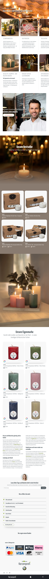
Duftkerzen (25, 38)
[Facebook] (4, 572)
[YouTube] (9, 572)
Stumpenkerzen (8, 38)
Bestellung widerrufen (8, 524)
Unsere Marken (8, 513)
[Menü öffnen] (43, 577)
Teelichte (16, 449)
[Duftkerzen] (29, 27)
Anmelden (43, 487)
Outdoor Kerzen (17, 444)
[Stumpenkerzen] (10, 27)
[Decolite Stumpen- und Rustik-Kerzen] (10, 62)
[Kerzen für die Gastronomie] (29, 62)
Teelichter (44, 38)
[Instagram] (7, 572)
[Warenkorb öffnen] (30, 577)
